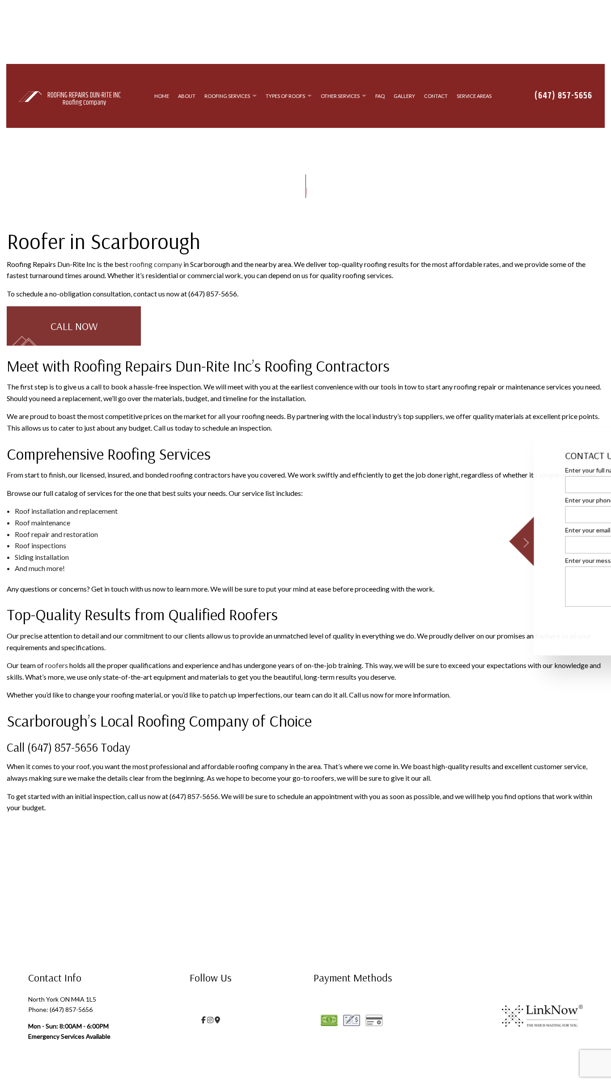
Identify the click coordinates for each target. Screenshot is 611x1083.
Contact (436, 97)
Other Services (340, 97)
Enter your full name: (435, 470)
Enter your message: (435, 560)
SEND (571, 622)
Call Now (74, 327)
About (186, 97)
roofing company (156, 266)
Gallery (404, 97)
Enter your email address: (442, 530)
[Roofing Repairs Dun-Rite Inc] (30, 96)
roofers (56, 667)
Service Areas (474, 97)
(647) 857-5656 (563, 97)
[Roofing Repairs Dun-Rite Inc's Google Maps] (217, 1021)
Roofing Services (227, 97)
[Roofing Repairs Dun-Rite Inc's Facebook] (203, 1021)
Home (161, 97)
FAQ (380, 97)
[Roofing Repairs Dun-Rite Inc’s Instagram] (210, 1021)
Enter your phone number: (443, 500)
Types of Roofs (285, 97)
